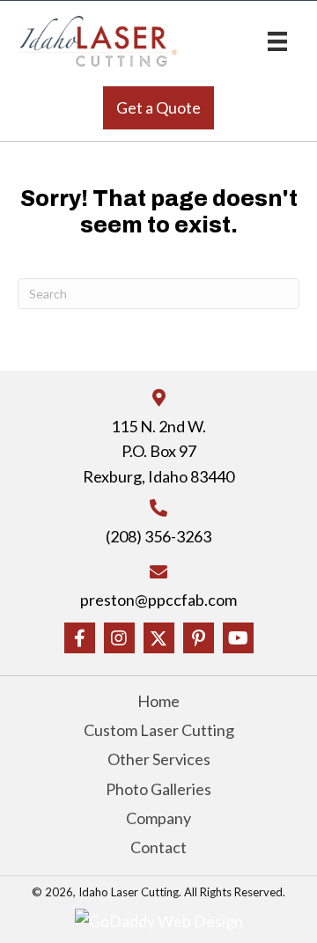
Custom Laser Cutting (159, 730)
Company (158, 818)
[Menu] (277, 40)
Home (158, 701)
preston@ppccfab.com (158, 599)
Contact (158, 847)
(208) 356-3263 (158, 536)
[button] (158, 107)
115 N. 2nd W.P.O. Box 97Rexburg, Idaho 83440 (158, 451)
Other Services (158, 759)
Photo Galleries (158, 789)
